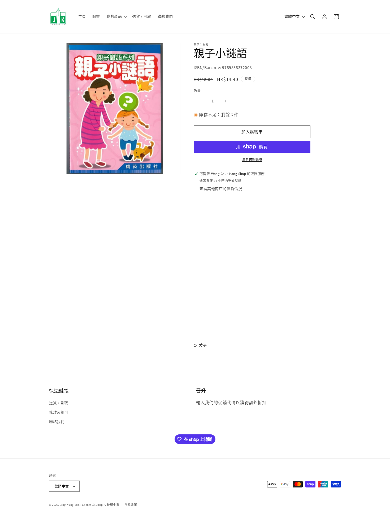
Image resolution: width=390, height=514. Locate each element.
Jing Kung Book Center (75, 505)
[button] (116, 16)
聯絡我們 (56, 421)
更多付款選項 (252, 159)
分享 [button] (203, 344)
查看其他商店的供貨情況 (221, 188)
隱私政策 (131, 505)
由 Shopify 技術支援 (105, 505)
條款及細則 (58, 412)
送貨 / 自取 (58, 402)
